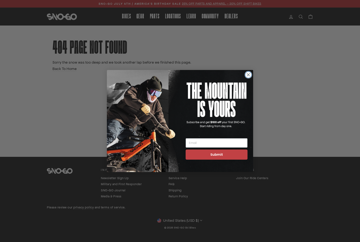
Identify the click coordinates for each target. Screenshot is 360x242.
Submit (216, 154)
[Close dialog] (248, 74)
